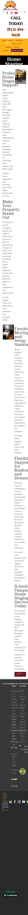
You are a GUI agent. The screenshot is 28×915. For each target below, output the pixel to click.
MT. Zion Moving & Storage (14, 742)
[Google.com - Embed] (5, 699)
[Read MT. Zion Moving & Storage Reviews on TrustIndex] (10, 895)
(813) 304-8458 (14, 722)
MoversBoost (5, 810)
